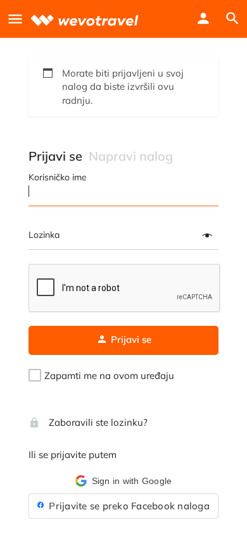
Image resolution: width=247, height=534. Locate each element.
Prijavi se (55, 156)
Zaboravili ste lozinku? (97, 422)
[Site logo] (86, 18)
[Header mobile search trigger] (232, 18)
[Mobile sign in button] (203, 18)
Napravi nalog (131, 156)
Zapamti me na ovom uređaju (109, 375)
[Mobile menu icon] (15, 18)
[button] (123, 481)
